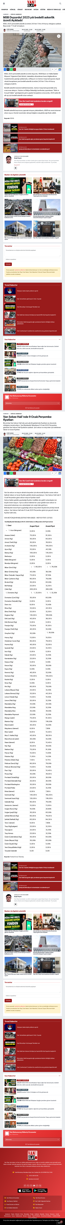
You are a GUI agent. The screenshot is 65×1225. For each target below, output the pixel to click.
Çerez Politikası (32, 1218)
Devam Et (16, 165)
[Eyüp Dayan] (9, 159)
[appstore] (24, 1191)
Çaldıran (37, 1214)
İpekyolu (7, 1214)
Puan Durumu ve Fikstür (13, 1204)
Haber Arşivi (38, 1207)
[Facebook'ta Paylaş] (5, 69)
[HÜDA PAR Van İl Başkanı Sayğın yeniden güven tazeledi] (18, 185)
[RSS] (40, 1185)
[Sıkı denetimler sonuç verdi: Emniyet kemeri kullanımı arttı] (18, 207)
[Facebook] (25, 1185)
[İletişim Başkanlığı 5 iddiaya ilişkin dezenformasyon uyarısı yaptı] (47, 207)
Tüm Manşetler (39, 1204)
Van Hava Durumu (40, 1198)
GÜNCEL (12, 9)
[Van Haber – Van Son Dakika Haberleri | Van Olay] (31, 3)
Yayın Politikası (36, 1216)
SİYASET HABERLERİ (22, 343)
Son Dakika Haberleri (12, 1207)
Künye (29, 1216)
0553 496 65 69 (33, 1175)
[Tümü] (59, 339)
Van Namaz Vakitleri (12, 1201)
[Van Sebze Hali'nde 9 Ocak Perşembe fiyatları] (32, 454)
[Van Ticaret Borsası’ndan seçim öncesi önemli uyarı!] (18, 228)
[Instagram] (31, 1185)
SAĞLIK (36, 9)
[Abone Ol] (59, 69)
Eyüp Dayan (17, 158)
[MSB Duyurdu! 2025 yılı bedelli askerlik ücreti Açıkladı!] (32, 50)
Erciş (21, 1214)
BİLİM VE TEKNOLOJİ (54, 9)
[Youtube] (34, 1185)
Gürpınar (52, 1214)
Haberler (5, 14)
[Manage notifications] (61, 1221)
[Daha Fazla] (14, 69)
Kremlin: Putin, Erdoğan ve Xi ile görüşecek (32, 356)
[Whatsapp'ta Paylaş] (11, 69)
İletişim (25, 1216)
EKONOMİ (28, 9)
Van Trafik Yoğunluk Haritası (42, 1201)
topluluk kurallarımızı (20, 270)
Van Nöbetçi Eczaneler (13, 1198)
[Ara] (60, 4)
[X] (28, 1185)
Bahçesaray (7, 1216)
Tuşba (12, 1214)
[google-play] (40, 1191)
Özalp (32, 1214)
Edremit (17, 1214)
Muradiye (26, 1214)
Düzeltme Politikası (46, 1216)
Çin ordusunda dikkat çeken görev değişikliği (33, 389)
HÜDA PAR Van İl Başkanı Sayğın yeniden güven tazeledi (36, 364)
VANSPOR (4, 9)
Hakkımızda (19, 1216)
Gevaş (47, 1214)
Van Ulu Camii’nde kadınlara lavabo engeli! (46, 237)
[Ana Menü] (4, 3)
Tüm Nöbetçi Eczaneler (33, 408)
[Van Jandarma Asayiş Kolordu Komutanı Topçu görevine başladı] (47, 185)
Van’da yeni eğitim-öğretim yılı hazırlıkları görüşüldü (35, 372)
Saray (13, 1216)
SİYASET (20, 9)
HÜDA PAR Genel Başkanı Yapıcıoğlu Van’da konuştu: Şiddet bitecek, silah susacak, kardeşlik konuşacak (38, 347)
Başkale (42, 1214)
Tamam (59, 1222)
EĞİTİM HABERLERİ (22, 370)
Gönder (8, 264)
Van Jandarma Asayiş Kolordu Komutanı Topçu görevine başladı (38, 381)
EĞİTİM (42, 9)
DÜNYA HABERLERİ (22, 353)
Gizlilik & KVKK (56, 1216)
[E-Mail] (15, 168)
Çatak (57, 1214)
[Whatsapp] (37, 1185)
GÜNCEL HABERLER (16, 14)
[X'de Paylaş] (8, 69)
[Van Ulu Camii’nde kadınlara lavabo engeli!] (47, 228)
